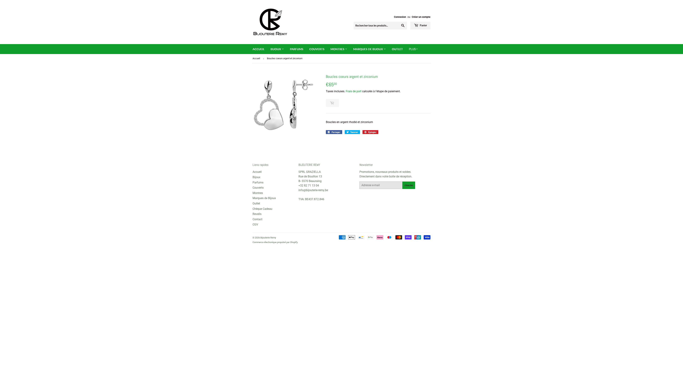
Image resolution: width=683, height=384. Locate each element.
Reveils (257, 214)
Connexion (400, 16)
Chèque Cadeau (262, 208)
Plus (412, 49)
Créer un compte (421, 16)
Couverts (316, 49)
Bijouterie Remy (268, 237)
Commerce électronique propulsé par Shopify (275, 242)
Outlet (397, 49)
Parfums (296, 49)
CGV (255, 224)
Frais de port (353, 91)
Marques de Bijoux (368, 49)
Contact (257, 219)
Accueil (258, 49)
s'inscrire (409, 185)
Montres (337, 49)
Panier (423, 25)
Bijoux (276, 49)
